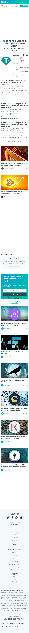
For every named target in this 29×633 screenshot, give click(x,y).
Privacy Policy (13, 623)
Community (14, 532)
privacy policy (20, 285)
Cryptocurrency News (14, 549)
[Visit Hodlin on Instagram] (17, 517)
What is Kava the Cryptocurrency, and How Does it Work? (13, 437)
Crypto (14, 529)
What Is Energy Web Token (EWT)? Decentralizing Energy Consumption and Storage (14, 325)
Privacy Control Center (7, 626)
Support (15, 574)
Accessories (14, 570)
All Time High (14, 537)
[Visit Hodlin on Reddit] (21, 517)
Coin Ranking (14, 534)
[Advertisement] (14, 23)
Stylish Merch (14, 561)
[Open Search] (22, 1)
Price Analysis (14, 555)
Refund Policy (22, 623)
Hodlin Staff (7, 328)
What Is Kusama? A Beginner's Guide (12, 381)
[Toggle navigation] (26, 1)
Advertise (14, 579)
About (14, 576)
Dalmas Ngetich (9, 168)
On (17, 524)
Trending (14, 547)
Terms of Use (5, 623)
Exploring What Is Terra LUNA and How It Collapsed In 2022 (14, 409)
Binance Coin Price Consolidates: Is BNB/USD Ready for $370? (14, 164)
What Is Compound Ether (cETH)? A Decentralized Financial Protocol (14, 466)
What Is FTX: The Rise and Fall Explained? (12, 352)
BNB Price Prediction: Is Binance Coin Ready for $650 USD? (13, 192)
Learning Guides (14, 552)
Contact (14, 582)
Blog (14, 544)
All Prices (23, 5)
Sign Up (14, 294)
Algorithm (14, 540)
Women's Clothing (14, 564)
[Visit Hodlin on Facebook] (13, 517)
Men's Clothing (14, 567)
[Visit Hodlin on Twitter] (8, 517)
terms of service (6, 286)
